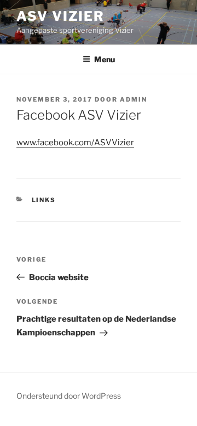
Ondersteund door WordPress (68, 395)
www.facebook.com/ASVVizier (75, 142)
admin (133, 99)
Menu (104, 59)
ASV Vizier (60, 16)
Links (44, 200)
